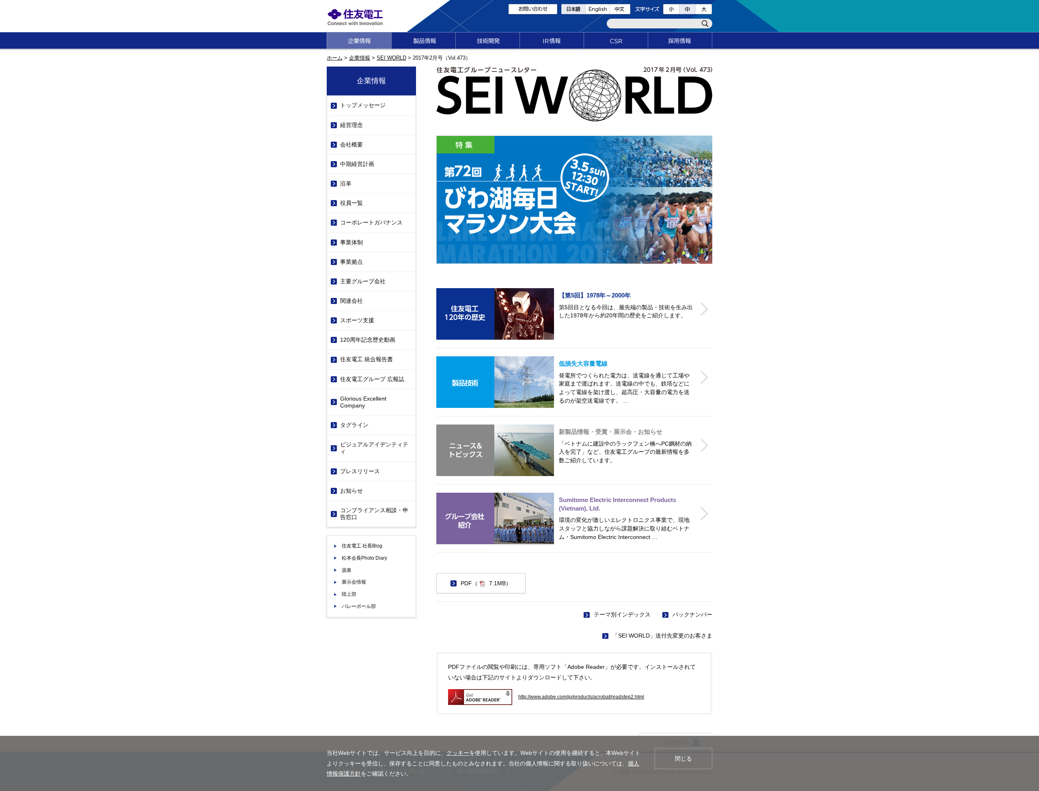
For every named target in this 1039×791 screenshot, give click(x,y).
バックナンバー (692, 614)
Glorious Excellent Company (363, 402)
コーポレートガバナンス (371, 222)
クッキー (457, 753)
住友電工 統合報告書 (366, 359)
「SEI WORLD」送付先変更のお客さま (662, 635)
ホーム (335, 58)
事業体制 (351, 242)
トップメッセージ (363, 105)
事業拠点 (351, 262)
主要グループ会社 (363, 281)
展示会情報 (354, 582)
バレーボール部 (359, 606)
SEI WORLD (391, 58)
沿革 (345, 183)
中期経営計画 (357, 164)
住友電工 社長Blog (362, 546)
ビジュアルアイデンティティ (374, 448)
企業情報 (359, 58)
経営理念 (351, 125)
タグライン (354, 425)
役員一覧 (351, 203)
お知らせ (351, 490)
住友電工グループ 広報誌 (372, 379)
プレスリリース (360, 471)
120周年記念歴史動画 (367, 339)
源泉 (346, 570)
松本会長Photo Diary (364, 558)
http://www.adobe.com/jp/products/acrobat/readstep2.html (581, 697)
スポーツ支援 (357, 320)
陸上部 (349, 594)
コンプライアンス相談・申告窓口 (374, 513)
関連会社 (351, 300)
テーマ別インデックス (622, 614)
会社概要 (351, 144)
